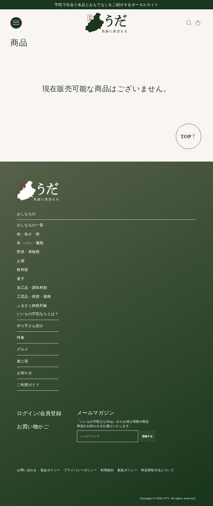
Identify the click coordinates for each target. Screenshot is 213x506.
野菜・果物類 (28, 252)
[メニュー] (16, 23)
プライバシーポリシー (80, 470)
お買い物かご (33, 426)
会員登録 (50, 413)
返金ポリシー (50, 470)
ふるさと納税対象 (32, 306)
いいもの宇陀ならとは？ (38, 314)
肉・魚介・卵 (28, 234)
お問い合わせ (27, 470)
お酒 (20, 261)
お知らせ (24, 373)
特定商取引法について (157, 470)
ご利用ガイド (28, 385)
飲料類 (22, 270)
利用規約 (107, 470)
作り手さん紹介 (30, 326)
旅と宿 (22, 361)
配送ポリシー (127, 470)
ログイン (27, 413)
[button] (189, 22)
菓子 (20, 279)
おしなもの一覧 (30, 225)
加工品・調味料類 (32, 288)
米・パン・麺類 (30, 243)
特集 (20, 337)
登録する (147, 436)
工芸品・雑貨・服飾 (34, 296)
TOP (186, 136)
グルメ (22, 349)
